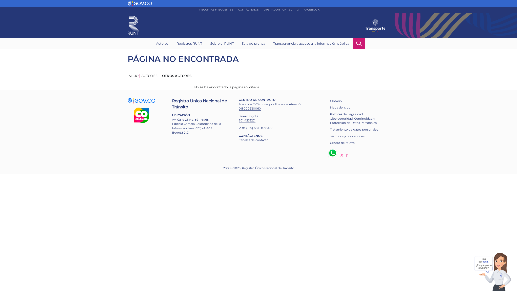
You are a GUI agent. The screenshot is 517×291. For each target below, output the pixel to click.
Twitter (341, 155)
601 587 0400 (263, 128)
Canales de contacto (253, 140)
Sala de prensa (253, 43)
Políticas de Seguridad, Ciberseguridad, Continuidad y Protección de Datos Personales (353, 118)
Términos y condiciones (347, 136)
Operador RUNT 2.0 (278, 9)
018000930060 (250, 108)
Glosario (336, 101)
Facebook (311, 9)
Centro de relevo (342, 143)
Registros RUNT (189, 43)
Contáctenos (248, 9)
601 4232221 (247, 120)
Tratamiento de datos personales (354, 129)
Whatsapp (333, 153)
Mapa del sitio (340, 107)
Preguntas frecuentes (215, 9)
